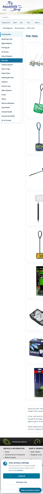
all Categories (7, 28)
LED (21, 22)
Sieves (3, 99)
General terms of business (15, 455)
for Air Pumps (6, 120)
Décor (37, 22)
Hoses (3, 95)
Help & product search (30, 490)
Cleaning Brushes (7, 77)
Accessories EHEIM (8, 116)
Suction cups (6, 86)
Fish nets (4, 60)
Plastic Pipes (5, 73)
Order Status (35, 452)
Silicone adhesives (7, 103)
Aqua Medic (5, 107)
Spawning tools (6, 39)
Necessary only (21, 482)
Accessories (6, 34)
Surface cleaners (7, 65)
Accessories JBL (6, 112)
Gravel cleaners (6, 56)
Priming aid (5, 47)
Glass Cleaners (6, 90)
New (15, 22)
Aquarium (6, 22)
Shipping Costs (36, 455)
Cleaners (4, 82)
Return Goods (10, 457)
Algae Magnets (6, 43)
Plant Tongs (5, 69)
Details (20, 470)
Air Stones (5, 52)
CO (28, 22)
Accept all (21, 476)
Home (7, 452)
